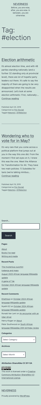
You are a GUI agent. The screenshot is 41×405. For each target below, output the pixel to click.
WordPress (25, 396)
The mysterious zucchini (12, 267)
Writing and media (10, 256)
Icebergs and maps (10, 270)
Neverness (20, 4)
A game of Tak (8, 281)
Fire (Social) (19, 110)
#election (11, 113)
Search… (6, 221)
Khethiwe (6, 299)
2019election (21, 113)
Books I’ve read (8, 253)
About (4, 249)
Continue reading (10, 98)
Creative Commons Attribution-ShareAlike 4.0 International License (18, 374)
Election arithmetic (18, 59)
